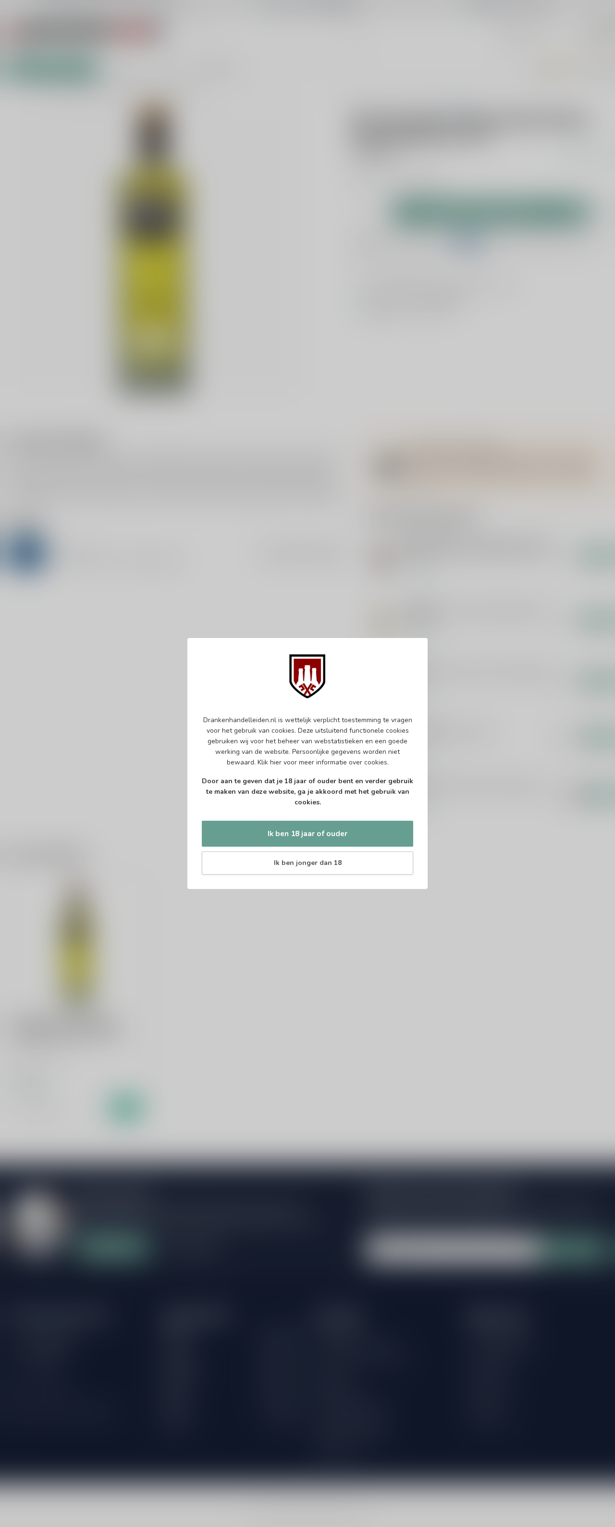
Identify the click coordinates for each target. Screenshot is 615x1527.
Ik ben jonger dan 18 (308, 862)
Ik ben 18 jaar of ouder (307, 833)
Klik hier (270, 762)
